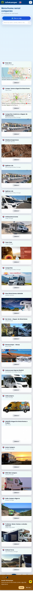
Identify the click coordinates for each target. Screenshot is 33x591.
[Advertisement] (16, 43)
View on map (17, 18)
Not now (28, 587)
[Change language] (20, 2)
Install (21, 587)
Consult (16, 82)
